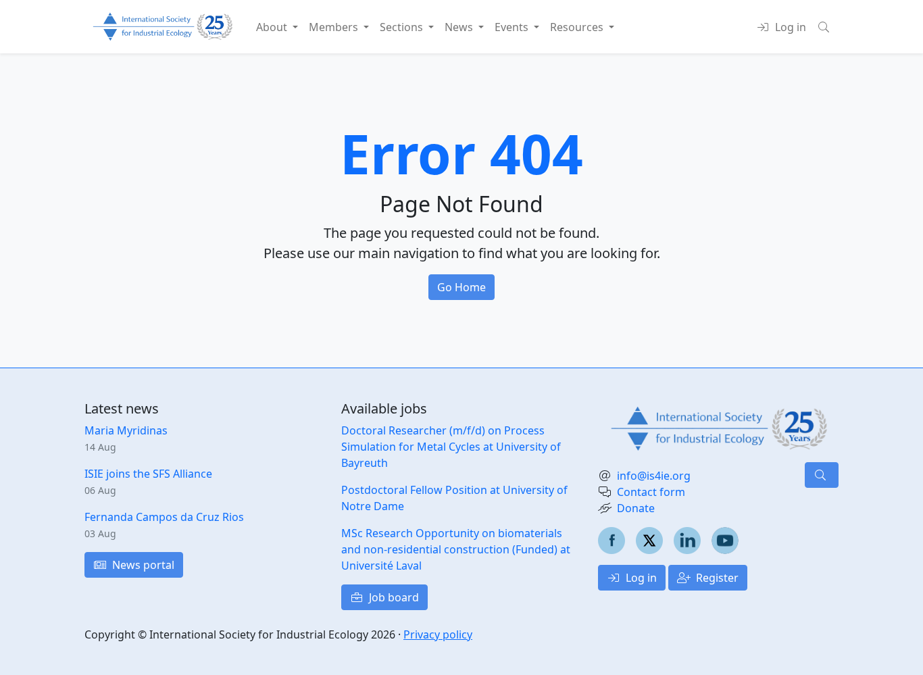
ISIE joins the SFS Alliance (148, 473)
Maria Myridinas (126, 430)
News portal (141, 564)
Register (716, 577)
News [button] (460, 27)
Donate (636, 508)
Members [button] (335, 27)
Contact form (651, 491)
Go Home (461, 287)
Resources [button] (578, 27)
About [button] (273, 27)
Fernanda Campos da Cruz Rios (164, 516)
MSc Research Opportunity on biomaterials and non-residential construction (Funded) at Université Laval (455, 549)
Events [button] (513, 27)
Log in (640, 577)
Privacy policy (437, 634)
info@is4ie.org (654, 475)
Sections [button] (403, 27)
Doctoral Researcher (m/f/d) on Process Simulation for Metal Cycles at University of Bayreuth (451, 446)
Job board (392, 597)
